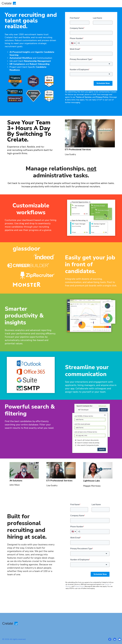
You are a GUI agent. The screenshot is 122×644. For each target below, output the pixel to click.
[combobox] (91, 64)
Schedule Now (103, 83)
